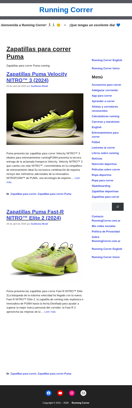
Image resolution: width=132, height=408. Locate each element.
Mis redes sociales (103, 226)
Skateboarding (101, 185)
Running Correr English (107, 60)
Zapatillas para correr (23, 194)
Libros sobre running (105, 153)
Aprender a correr (103, 101)
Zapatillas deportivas (105, 191)
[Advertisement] (44, 341)
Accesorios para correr (106, 84)
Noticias (97, 158)
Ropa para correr (102, 180)
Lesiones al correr (103, 147)
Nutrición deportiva (104, 164)
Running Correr (66, 10)
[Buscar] (118, 207)
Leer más (50, 311)
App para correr (102, 95)
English (96, 127)
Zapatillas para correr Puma (54, 194)
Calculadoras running (105, 116)
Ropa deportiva (101, 175)
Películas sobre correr (106, 169)
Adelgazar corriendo (105, 90)
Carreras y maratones (105, 121)
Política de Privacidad (106, 231)
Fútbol (96, 142)
